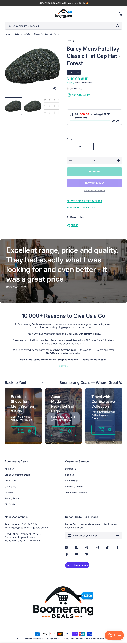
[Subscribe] (118, 535)
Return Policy (71, 480)
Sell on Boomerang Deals (17, 474)
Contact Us (70, 469)
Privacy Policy (12, 498)
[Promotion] (23, 416)
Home (7, 34)
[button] (94, 217)
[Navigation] (6, 14)
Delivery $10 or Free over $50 (84, 201)
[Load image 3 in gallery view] (51, 106)
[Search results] (118, 26)
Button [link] (63, 366)
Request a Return (74, 486)
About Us (9, 469)
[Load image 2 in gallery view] (32, 106)
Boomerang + (11, 480)
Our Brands (10, 486)
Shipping (70, 82)
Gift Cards (10, 504)
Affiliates (9, 492)
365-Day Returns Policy (81, 207)
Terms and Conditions (76, 492)
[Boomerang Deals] (64, 14)
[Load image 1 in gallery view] (13, 106)
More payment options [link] (94, 190)
